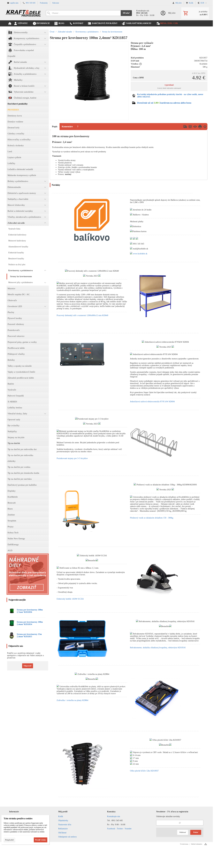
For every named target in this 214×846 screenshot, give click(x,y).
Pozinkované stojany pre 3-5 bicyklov (72, 458)
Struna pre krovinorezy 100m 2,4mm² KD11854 (30, 623)
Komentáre (67, 126)
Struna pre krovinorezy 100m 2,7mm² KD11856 (30, 611)
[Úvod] (23, 13)
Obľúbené (62, 833)
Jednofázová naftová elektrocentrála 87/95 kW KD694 (152, 401)
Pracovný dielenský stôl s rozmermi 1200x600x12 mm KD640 (82, 315)
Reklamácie (63, 829)
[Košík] (195, 13)
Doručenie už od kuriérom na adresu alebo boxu (164, 103)
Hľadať (126, 13)
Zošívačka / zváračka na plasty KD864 (72, 700)
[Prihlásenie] (168, 13)
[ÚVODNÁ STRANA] (9, 23)
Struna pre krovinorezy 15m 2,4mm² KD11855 (29, 635)
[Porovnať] (190, 126)
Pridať (195, 832)
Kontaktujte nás (113, 816)
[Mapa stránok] (205, 844)
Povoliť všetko (40, 840)
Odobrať (182, 832)
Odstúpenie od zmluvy (67, 837)
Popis (54, 126)
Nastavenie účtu (64, 824)
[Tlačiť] (200, 126)
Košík (60, 816)
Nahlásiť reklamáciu (196, 844)
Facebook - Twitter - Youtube (119, 829)
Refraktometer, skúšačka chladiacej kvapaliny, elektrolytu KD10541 (158, 647)
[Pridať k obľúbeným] (204, 126)
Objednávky (63, 820)
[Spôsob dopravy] (185, 126)
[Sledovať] (195, 126)
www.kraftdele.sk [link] (140, 254)
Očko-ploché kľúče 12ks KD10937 (144, 771)
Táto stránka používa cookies (18, 818)
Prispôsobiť (9, 840)
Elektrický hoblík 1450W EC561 (70, 599)
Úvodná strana (184, 844)
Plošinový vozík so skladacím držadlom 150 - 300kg (151, 518)
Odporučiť (28, 666)
